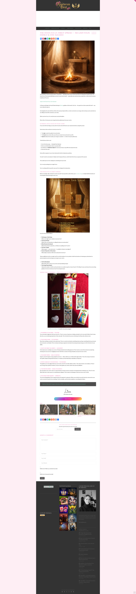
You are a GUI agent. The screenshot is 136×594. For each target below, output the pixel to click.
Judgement (60, 348)
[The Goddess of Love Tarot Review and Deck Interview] (63, 509)
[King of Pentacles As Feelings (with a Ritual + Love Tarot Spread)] (72, 509)
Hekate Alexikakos (84, 554)
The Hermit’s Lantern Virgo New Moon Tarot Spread (48, 415)
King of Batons (55, 355)
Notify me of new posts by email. (46, 474)
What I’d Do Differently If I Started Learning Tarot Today (87, 539)
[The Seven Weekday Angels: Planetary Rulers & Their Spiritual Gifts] (63, 526)
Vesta (61, 105)
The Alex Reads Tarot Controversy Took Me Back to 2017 (86, 549)
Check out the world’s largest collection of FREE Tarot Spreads (56, 384)
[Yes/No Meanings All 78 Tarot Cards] (63, 492)
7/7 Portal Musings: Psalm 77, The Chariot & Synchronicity (86, 571)
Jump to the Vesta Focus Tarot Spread (48, 101)
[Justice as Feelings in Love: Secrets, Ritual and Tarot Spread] (72, 518)
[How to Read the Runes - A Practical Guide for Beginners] (63, 500)
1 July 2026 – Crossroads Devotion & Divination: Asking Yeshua (87, 581)
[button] (135, 1)
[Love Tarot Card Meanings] (72, 500)
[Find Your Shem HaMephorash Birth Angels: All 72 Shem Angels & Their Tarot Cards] (72, 492)
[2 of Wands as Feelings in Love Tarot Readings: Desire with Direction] (63, 518)
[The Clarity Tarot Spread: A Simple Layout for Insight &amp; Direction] (86, 409)
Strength (57, 375)
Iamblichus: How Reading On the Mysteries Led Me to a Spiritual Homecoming (86, 565)
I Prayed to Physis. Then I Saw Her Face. (86, 544)
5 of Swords (55, 339)
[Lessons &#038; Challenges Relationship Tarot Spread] (68, 409)
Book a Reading (68, 398)
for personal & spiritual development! (78, 384)
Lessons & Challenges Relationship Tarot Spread (67, 415)
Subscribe (77, 429)
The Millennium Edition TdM (53, 329)
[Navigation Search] (90, 28)
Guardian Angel (79, 173)
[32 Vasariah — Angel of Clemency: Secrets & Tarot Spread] (72, 526)
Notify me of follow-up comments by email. (49, 468)
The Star (57, 332)
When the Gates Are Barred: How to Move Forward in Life (87, 558)
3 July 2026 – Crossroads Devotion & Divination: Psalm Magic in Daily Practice (87, 576)
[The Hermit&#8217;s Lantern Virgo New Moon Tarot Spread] (49, 409)
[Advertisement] (68, 18)
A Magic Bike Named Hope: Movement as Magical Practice (85, 533)
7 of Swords (62, 362)
